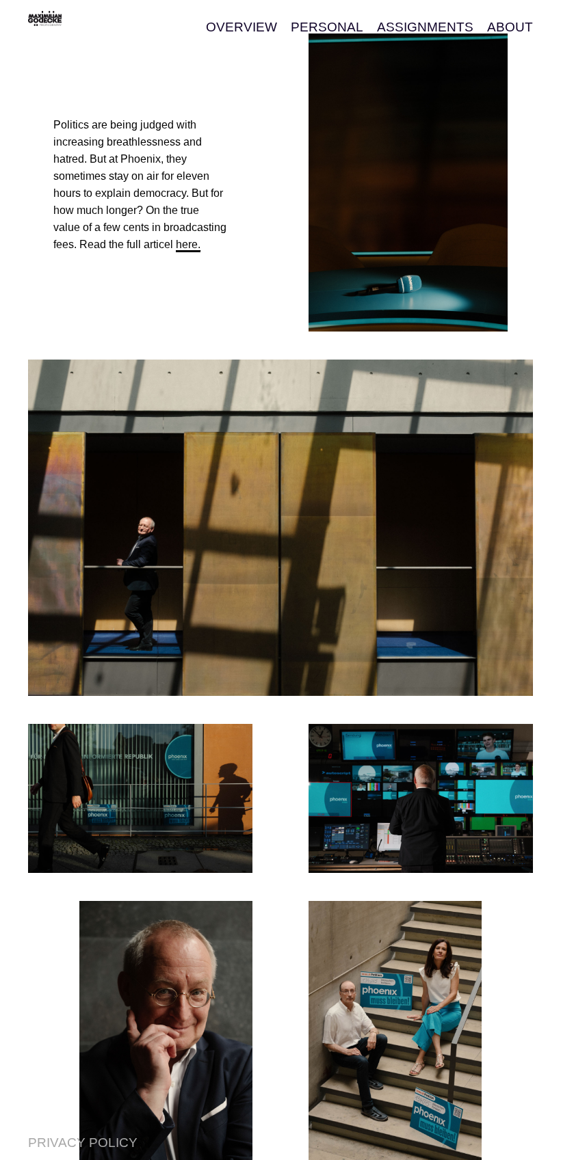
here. (188, 244)
